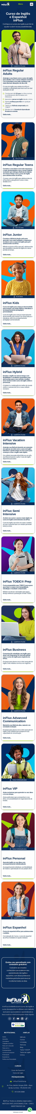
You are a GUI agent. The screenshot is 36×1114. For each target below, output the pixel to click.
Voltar (6, 153)
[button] (31, 4)
